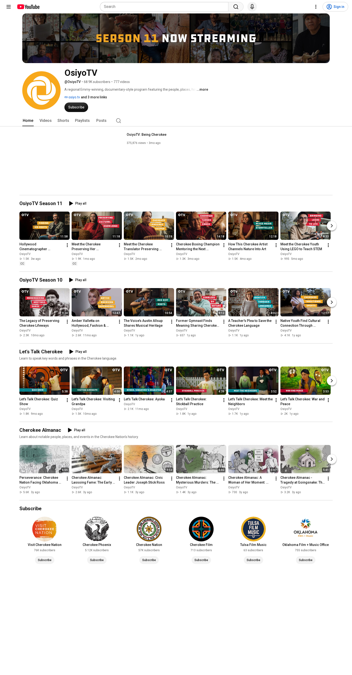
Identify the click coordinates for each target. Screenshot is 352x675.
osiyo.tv (74, 97)
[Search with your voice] (252, 7)
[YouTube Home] (28, 6)
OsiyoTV (25, 254)
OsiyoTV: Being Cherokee (146, 134)
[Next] (331, 226)
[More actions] (67, 245)
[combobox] (165, 7)
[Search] (236, 7)
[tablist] (176, 120)
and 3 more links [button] (94, 97)
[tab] (28, 120)
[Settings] (316, 7)
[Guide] (8, 7)
